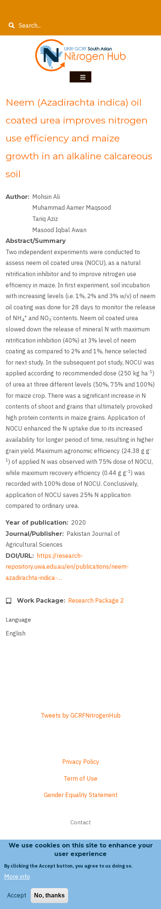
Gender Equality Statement (81, 795)
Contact (80, 822)
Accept (16, 895)
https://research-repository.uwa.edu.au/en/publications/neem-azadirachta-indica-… (67, 566)
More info (17, 876)
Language (18, 619)
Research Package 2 (96, 600)
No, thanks (49, 895)
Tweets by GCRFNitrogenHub (81, 715)
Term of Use (80, 778)
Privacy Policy (80, 761)
